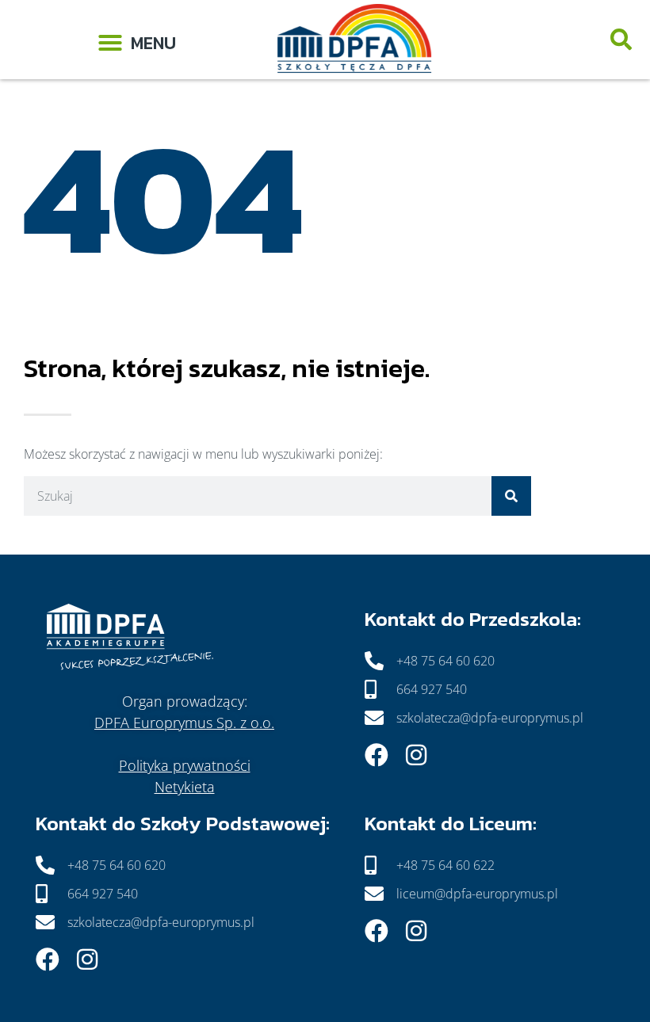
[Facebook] (376, 755)
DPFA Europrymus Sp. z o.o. (184, 722)
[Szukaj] (511, 496)
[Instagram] (416, 755)
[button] (136, 40)
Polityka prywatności (184, 765)
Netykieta (185, 786)
